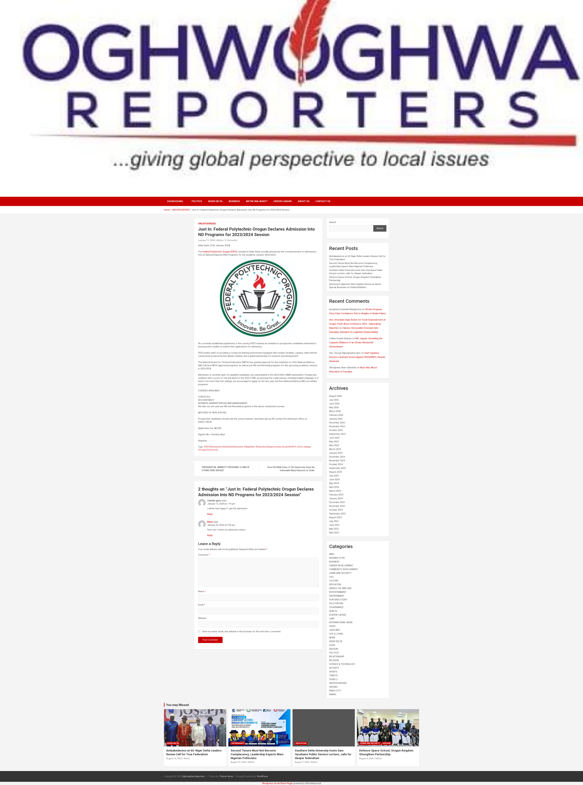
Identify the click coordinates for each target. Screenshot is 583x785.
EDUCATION (335, 584)
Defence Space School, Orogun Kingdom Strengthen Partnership (386, 752)
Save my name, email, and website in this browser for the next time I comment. (241, 631)
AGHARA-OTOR (337, 558)
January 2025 (336, 453)
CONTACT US (322, 201)
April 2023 (334, 532)
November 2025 (337, 426)
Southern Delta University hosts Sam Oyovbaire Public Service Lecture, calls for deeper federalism (323, 754)
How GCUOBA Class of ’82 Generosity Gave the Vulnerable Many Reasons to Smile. (291, 469)
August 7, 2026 (302, 762)
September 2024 (337, 468)
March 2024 (335, 491)
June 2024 (334, 479)
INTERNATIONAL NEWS (341, 622)
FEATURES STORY (338, 599)
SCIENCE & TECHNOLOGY (342, 664)
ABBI (331, 554)
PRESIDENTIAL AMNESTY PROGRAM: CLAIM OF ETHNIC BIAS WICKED (226, 469)
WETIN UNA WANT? (257, 201)
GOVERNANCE (336, 607)
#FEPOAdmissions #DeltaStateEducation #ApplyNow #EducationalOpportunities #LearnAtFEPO (250, 447)
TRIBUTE (333, 675)
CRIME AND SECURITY (340, 573)
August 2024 (335, 472)
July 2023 (334, 521)
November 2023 (337, 506)
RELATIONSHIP (336, 656)
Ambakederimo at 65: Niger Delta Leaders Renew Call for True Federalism (194, 752)
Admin (219, 240)
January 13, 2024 (206, 240)
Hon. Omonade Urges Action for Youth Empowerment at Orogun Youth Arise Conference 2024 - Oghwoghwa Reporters (357, 323)
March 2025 (335, 449)
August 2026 (335, 396)
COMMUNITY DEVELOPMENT (343, 569)
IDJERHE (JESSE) (337, 614)
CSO (331, 577)
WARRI (332, 694)
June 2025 (334, 437)
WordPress (262, 776)
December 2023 (337, 502)
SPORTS (333, 671)
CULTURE (333, 580)
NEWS (332, 637)
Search (332, 222)
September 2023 (337, 513)
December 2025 (337, 422)
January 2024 (336, 498)
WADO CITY (335, 690)
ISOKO (332, 626)
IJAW (331, 618)
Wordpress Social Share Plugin (277, 783)
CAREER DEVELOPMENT (341, 565)
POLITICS (197, 201)
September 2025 (337, 434)
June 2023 (334, 525)
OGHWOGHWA (175, 201)
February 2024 (336, 494)
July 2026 (334, 399)
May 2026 (334, 407)
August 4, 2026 (366, 758)
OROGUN (333, 649)
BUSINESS (234, 201)
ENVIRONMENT (336, 595)
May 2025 (334, 441)
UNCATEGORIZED (207, 223)
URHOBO (333, 686)
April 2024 (334, 487)
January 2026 (336, 418)
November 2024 (337, 460)
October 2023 (336, 509)
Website (202, 618)
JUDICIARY (334, 630)
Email (201, 604)
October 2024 (336, 464)
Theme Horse (226, 776)
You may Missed (177, 705)
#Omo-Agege (304, 447)
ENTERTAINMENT (337, 592)
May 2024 (334, 483)
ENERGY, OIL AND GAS (340, 588)
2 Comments (231, 240)
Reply (210, 514)
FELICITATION (336, 603)
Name (202, 591)
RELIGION (334, 660)
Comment (204, 555)
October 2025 (336, 430)
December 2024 (337, 456)
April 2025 (334, 445)
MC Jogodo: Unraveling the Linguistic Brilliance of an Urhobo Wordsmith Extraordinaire (355, 342)
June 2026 (334, 403)
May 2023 (334, 528)
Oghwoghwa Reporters (193, 776)
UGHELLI (333, 679)
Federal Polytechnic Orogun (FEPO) (220, 251)
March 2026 (335, 411)
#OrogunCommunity (208, 450)
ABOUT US (303, 201)
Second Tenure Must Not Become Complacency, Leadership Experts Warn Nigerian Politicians (257, 754)
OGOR (332, 645)
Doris (210, 521)
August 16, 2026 (174, 758)
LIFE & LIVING (336, 633)
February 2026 (336, 415)
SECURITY (334, 668)
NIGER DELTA (215, 201)
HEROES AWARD (283, 201)
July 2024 (334, 475)
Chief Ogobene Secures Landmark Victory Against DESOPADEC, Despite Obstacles (357, 357)
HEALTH (333, 611)
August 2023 (335, 517)
